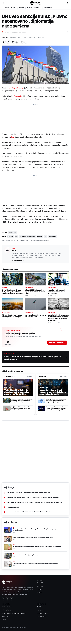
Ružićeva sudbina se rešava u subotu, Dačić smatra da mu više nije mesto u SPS (33, 497)
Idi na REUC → (30, 376)
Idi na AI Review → (64, 376)
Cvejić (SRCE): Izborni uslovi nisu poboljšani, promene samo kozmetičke (33, 537)
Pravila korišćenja (7, 606)
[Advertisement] (35, 117)
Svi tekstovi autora (17, 260)
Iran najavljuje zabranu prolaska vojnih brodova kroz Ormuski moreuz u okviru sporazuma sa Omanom (58, 317)
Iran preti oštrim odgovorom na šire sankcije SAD (35, 316)
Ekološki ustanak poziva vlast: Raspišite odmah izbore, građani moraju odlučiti (32, 357)
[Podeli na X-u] (8, 42)
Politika (13, 7)
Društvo (29, 7)
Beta (7, 37)
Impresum (40, 610)
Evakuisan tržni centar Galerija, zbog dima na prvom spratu (29, 555)
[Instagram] (11, 598)
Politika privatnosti (7, 610)
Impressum (5, 616)
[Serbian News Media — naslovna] (35, 3)
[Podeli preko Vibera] (13, 42)
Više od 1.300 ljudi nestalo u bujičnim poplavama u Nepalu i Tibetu (35, 291)
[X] (3, 598)
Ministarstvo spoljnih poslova (27, 236)
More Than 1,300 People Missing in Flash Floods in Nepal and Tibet (28, 492)
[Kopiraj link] (22, 42)
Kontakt (4, 619)
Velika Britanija (52, 236)
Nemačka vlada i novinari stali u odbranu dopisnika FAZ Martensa (56, 291)
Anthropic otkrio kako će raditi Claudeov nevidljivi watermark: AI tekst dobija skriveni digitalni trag (55, 408)
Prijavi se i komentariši (57, 342)
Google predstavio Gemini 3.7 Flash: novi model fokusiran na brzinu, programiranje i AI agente (56, 400)
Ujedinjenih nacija (16, 88)
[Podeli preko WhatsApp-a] (17, 42)
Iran (12, 137)
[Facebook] (7, 598)
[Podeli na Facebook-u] (4, 42)
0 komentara (40, 37)
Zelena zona (6, 312)
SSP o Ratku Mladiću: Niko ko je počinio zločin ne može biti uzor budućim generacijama (37, 546)
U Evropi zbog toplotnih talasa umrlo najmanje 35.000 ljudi (12, 316)
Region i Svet (48, 7)
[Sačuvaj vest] (26, 42)
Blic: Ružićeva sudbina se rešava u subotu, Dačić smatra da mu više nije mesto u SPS (34, 502)
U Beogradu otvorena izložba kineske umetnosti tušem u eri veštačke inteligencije (36, 563)
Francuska (18, 96)
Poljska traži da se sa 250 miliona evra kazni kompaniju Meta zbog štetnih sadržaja (21, 408)
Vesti (7, 7)
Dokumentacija (41, 616)
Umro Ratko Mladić (13, 507)
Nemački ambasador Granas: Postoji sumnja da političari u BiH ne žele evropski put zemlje (12, 291)
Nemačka (39, 236)
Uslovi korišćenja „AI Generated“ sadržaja (13, 613)
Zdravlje (39, 592)
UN (45, 236)
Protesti (21, 7)
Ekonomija (37, 7)
